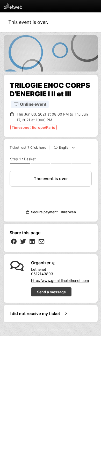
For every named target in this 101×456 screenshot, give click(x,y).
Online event (32, 104)
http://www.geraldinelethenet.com (60, 280)
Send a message (51, 292)
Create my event (60, 329)
